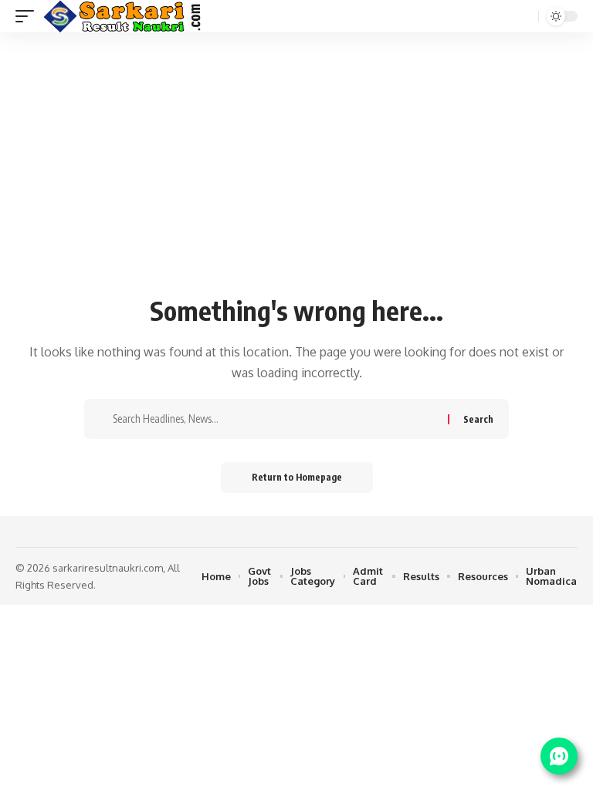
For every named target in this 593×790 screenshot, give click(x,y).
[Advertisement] (296, 171)
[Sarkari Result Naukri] (123, 16)
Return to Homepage (297, 477)
